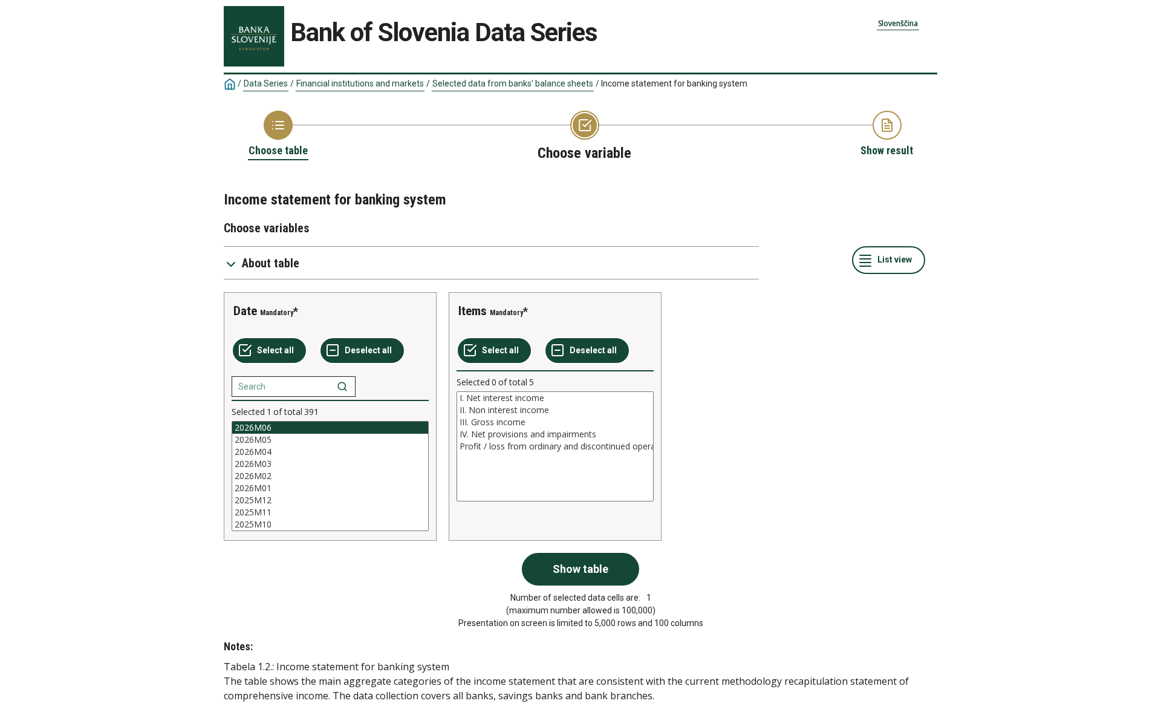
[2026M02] (330, 476)
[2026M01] (330, 488)
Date (245, 311)
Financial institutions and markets (360, 83)
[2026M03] (330, 464)
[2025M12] (330, 500)
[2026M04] (330, 452)
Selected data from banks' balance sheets (512, 83)
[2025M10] (330, 524)
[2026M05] (330, 440)
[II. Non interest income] (555, 410)
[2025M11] (330, 512)
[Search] (342, 386)
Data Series (266, 83)
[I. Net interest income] (555, 398)
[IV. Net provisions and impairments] (555, 434)
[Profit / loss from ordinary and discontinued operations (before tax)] (555, 446)
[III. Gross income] (555, 422)
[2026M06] (330, 428)
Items (472, 311)
